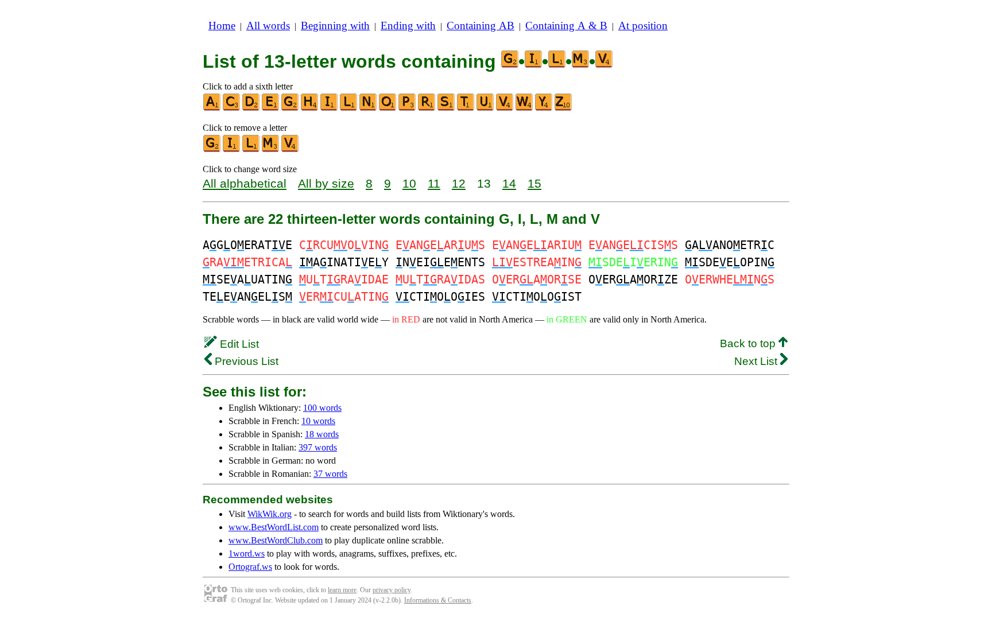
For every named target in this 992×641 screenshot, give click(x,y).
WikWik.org (269, 514)
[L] (349, 108)
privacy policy (391, 590)
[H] (310, 108)
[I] (329, 108)
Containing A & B (566, 26)
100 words (322, 408)
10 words (318, 421)
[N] (368, 108)
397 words (318, 447)
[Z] (564, 108)
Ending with (408, 26)
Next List (757, 361)
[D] (251, 108)
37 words (330, 474)
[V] (505, 108)
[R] (427, 108)
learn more (342, 590)
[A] (212, 108)
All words (268, 26)
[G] (290, 108)
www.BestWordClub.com (275, 540)
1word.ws (246, 553)
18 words (322, 434)
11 (434, 183)
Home (221, 26)
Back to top (749, 343)
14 (509, 183)
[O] (388, 108)
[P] (407, 108)
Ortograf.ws (250, 567)
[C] (232, 108)
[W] (524, 108)
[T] (466, 108)
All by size (326, 183)
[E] (271, 108)
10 (409, 183)
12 (459, 183)
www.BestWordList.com (273, 527)
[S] (446, 108)
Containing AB (480, 26)
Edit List (238, 344)
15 (534, 183)
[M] (271, 149)
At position (643, 26)
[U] (485, 108)
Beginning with (335, 26)
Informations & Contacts (437, 600)
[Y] (544, 108)
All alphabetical (244, 183)
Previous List (245, 361)
